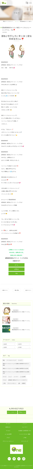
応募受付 (23, 383)
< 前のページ (5, 290)
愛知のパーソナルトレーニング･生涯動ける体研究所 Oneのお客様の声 (16, 372)
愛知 (4, 360)
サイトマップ (24, 441)
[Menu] (30, 3)
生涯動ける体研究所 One (25, 430)
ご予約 (4, 383)
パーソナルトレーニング (11, 360)
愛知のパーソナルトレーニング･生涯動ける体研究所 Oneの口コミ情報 (16, 364)
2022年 (5, 344)
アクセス (4, 380)
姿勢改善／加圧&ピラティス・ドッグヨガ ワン (17, 380)
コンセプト (20, 360)
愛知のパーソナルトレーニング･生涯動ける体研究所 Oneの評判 (15, 368)
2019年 (20, 347)
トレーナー (16, 376)
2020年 (5, 347)
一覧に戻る (16, 290)
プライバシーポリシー (11, 383)
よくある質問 (22, 376)
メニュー (10, 376)
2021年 (20, 344)
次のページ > (28, 290)
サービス (4, 376)
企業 (19, 383)
